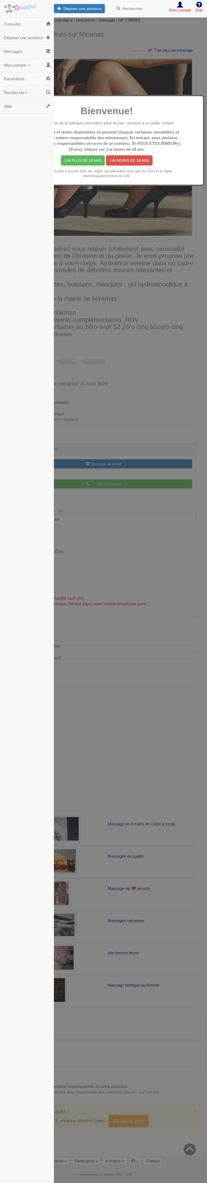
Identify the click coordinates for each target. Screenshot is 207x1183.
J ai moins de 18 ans (129, 160)
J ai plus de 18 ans (82, 160)
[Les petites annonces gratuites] (27, 6)
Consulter (12, 24)
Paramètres (14, 79)
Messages (13, 51)
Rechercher (131, 8)
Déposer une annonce (81, 8)
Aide (8, 106)
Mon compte (15, 65)
